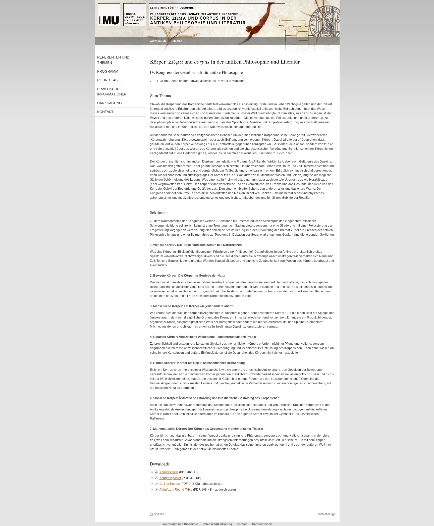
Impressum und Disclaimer (180, 523)
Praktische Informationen (112, 91)
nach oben (324, 513)
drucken (159, 513)
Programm (107, 71)
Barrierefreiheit (262, 523)
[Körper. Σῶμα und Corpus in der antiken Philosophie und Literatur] (217, 36)
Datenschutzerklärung (217, 523)
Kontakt (105, 112)
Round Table (109, 80)
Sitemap (177, 40)
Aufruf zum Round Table (175, 489)
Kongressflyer (168, 472)
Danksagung (109, 103)
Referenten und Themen (113, 60)
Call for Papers (169, 484)
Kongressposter (170, 478)
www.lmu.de (158, 40)
